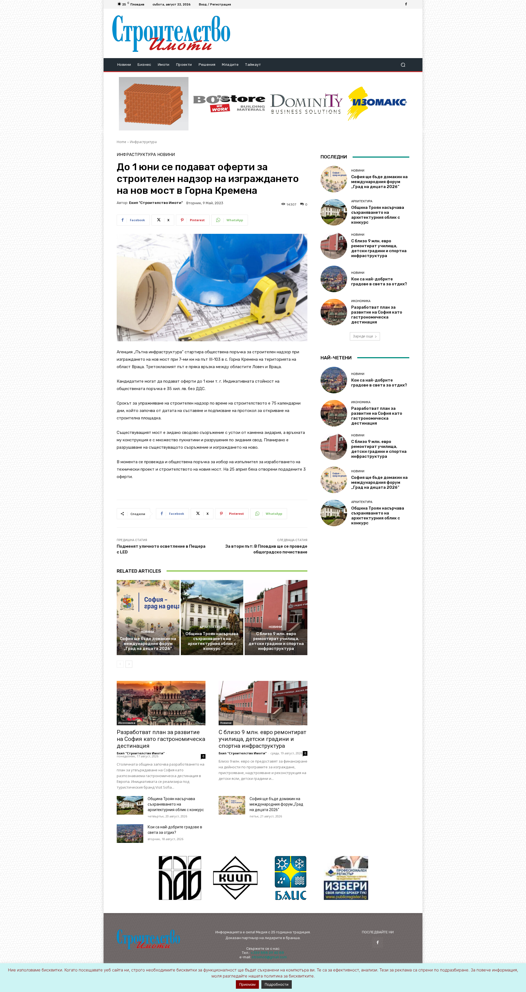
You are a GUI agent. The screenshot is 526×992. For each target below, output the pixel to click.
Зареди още (363, 336)
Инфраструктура (143, 142)
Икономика (126, 723)
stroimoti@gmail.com (269, 957)
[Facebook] (406, 4)
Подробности (276, 984)
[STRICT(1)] (377, 103)
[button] (402, 64)
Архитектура (211, 627)
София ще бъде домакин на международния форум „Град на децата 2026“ (148, 643)
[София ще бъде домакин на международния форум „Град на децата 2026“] (148, 617)
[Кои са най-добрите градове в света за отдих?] (130, 833)
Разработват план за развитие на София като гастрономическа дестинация (161, 739)
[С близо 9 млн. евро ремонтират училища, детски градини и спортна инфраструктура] (276, 617)
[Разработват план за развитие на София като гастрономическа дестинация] (161, 703)
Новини (166, 155)
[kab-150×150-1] (180, 878)
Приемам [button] (247, 984)
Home (121, 142)
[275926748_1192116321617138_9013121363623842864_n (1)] (235, 878)
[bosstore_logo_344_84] (229, 104)
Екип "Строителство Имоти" (156, 202)
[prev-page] (120, 664)
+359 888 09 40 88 (267, 953)
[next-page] (128, 664)
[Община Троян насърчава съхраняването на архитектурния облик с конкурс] (212, 617)
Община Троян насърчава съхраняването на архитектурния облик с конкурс (211, 641)
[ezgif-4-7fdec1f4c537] (346, 878)
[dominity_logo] (306, 103)
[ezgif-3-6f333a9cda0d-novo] (153, 104)
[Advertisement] (324, 33)
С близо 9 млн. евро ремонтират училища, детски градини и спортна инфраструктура (276, 641)
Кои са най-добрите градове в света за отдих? (379, 281)
